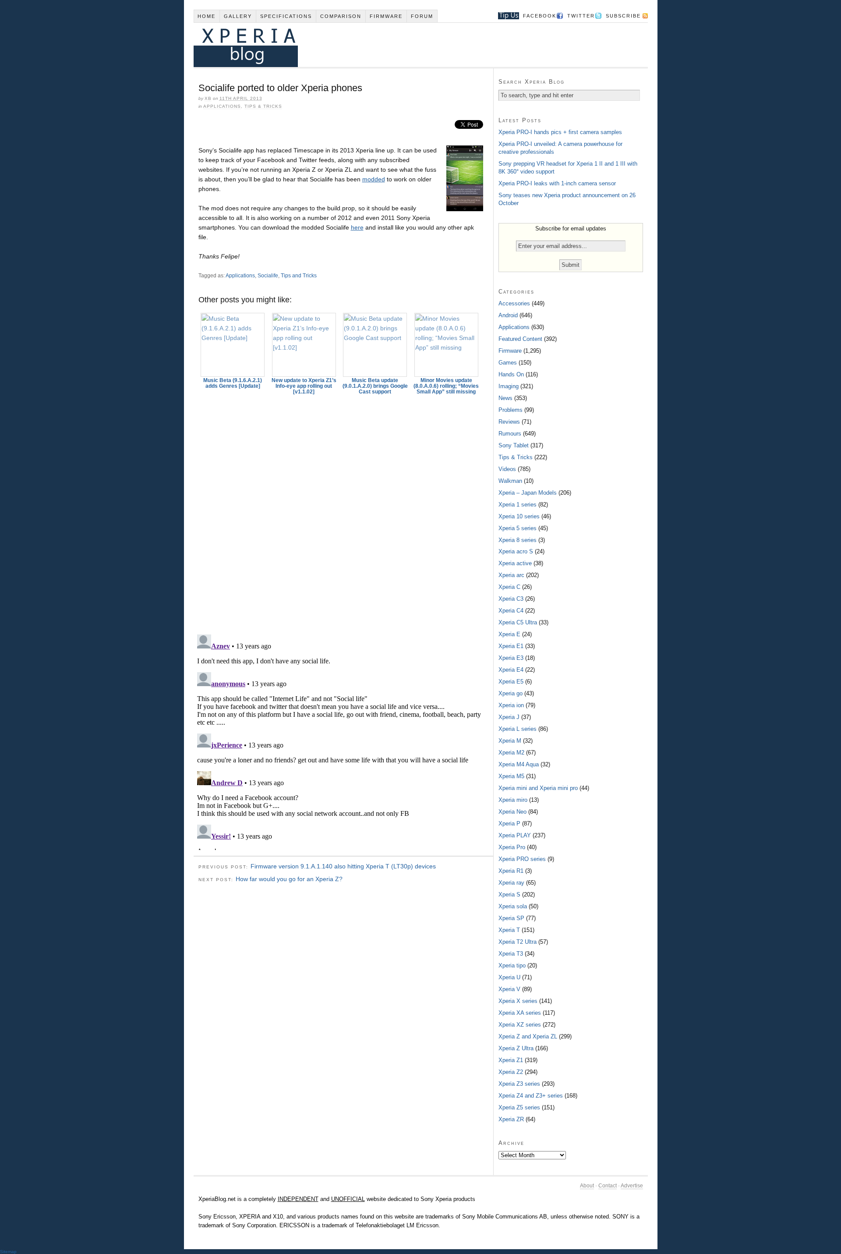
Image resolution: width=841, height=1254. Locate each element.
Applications (222, 106)
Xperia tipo (512, 965)
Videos (507, 469)
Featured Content (520, 339)
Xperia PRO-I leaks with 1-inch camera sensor (557, 183)
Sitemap (8, 1251)
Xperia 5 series (517, 528)
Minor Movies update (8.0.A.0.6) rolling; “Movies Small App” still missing (446, 386)
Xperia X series (517, 1001)
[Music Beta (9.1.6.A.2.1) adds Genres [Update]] (233, 345)
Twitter (581, 15)
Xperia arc (511, 575)
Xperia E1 (510, 646)
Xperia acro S (515, 551)
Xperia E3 (510, 658)
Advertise (632, 1186)
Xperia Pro (511, 847)
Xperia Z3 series (519, 1083)
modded (373, 179)
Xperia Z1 (510, 1060)
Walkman (510, 481)
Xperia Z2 (510, 1072)
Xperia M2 (511, 752)
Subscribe (623, 15)
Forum (422, 16)
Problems (510, 410)
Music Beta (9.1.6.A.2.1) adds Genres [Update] (232, 383)
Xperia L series (517, 729)
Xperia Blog (409, 45)
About (587, 1186)
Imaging (508, 386)
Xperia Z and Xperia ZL (527, 1036)
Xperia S (509, 894)
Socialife (268, 276)
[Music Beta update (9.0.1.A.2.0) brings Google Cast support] (375, 345)
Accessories (514, 303)
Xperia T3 (510, 953)
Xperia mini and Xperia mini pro (538, 788)
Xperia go (510, 693)
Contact (607, 1186)
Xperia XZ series (519, 1024)
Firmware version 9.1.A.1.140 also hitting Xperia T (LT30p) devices (343, 866)
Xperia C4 (510, 610)
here (357, 227)
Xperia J (508, 717)
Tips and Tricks (299, 276)
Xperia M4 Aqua (518, 764)
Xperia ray (511, 882)
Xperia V (509, 989)
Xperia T (509, 930)
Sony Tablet (513, 445)
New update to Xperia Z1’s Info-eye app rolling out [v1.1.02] (304, 386)
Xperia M (509, 740)
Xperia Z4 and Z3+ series (530, 1095)
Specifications (286, 16)
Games (507, 362)
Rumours (509, 433)
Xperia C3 (510, 598)
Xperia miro (512, 800)
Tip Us (505, 16)
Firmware (386, 16)
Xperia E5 (510, 681)
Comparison (340, 16)
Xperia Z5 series (519, 1107)
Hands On (511, 374)
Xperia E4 (510, 669)
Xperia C (509, 587)
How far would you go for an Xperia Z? (289, 878)
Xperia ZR (511, 1119)
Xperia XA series (519, 1013)
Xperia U (509, 977)
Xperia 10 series (519, 516)
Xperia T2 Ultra (517, 942)
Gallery (238, 16)
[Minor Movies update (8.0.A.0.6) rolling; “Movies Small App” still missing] (446, 345)
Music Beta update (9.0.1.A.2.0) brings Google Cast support (375, 386)
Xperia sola (512, 906)
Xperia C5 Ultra (517, 622)
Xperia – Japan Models (527, 492)
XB (208, 98)
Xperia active (515, 563)
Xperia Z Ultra (516, 1048)
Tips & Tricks (263, 106)
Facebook (539, 15)
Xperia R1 (510, 871)
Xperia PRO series (522, 859)
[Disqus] (343, 510)
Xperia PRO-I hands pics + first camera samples (560, 132)
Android (508, 315)
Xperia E (509, 634)
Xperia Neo (512, 811)
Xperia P (509, 823)
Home (207, 16)
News (505, 398)
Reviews (509, 421)
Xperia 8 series (517, 540)
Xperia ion (511, 705)
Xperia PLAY (514, 835)
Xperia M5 (511, 776)
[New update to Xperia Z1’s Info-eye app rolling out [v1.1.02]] (304, 345)
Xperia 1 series (517, 504)
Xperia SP (511, 918)
